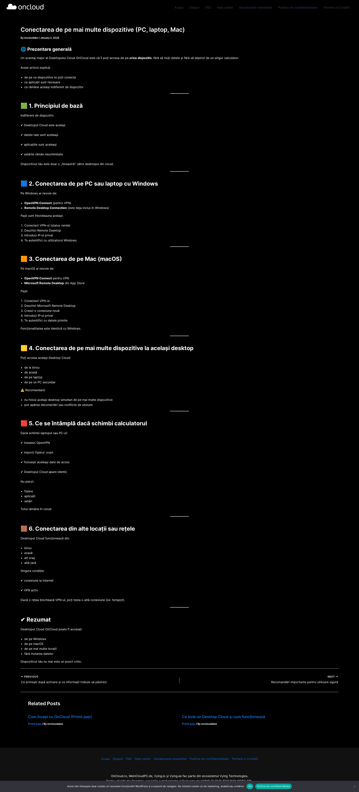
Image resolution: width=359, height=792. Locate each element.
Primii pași (35, 723)
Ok (250, 786)
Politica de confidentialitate (297, 7)
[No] (354, 786)
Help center (225, 7)
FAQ (208, 7)
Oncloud (57, 7)
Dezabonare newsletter (255, 7)
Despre (194, 7)
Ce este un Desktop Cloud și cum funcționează (223, 717)
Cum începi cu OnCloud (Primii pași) (60, 717)
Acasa (179, 7)
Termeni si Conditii (336, 7)
